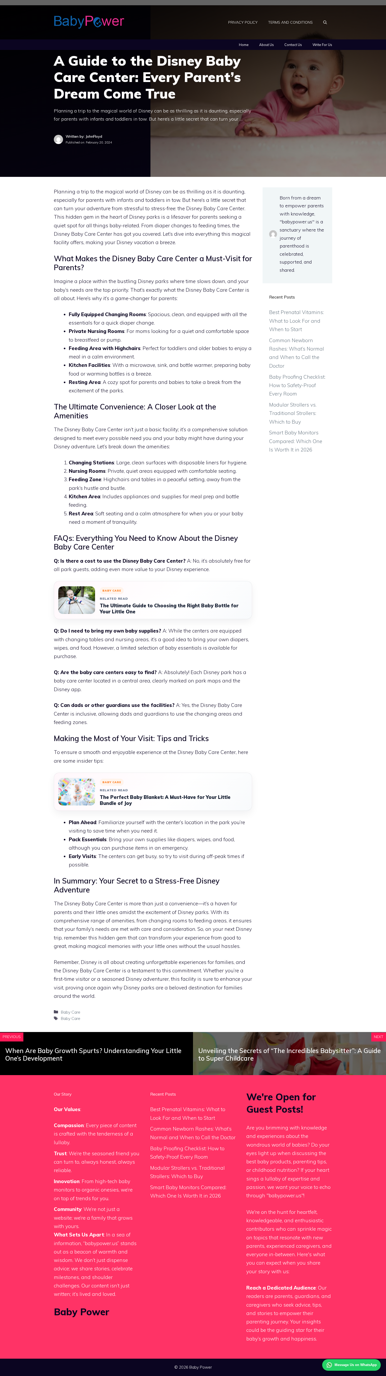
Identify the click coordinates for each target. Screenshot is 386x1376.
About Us (266, 45)
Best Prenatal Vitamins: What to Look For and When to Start (296, 320)
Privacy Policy (243, 22)
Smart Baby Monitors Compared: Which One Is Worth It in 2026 (295, 441)
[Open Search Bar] (325, 22)
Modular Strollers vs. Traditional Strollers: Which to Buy (292, 413)
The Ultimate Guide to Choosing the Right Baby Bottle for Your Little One (169, 609)
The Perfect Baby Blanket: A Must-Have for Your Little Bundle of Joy (165, 800)
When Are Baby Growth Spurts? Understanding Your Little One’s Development (93, 1054)
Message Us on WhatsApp (356, 1365)
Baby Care (70, 1012)
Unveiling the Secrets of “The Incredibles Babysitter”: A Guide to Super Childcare (289, 1054)
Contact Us (293, 45)
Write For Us (322, 45)
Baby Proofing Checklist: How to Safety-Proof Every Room (297, 385)
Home (244, 45)
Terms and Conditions (290, 22)
